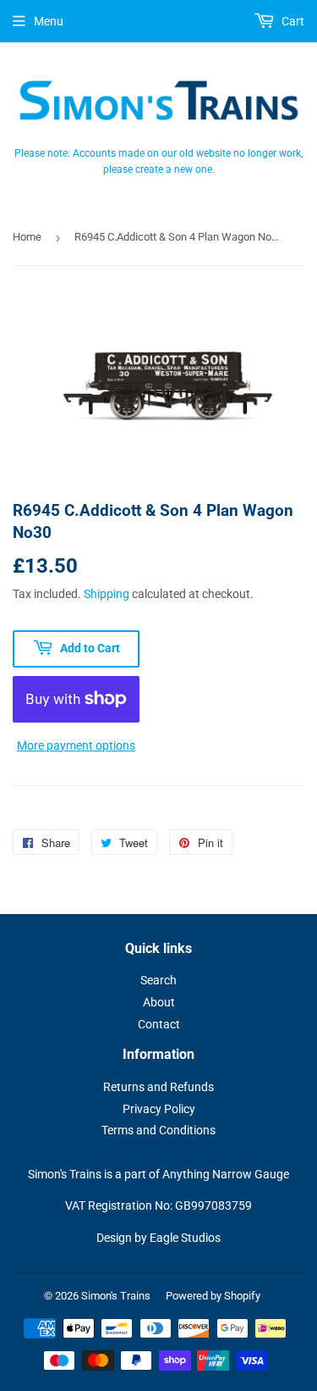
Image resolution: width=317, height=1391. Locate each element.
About (159, 1002)
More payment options (76, 745)
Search (158, 980)
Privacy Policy (159, 1109)
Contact (159, 1024)
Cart (291, 21)
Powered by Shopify (213, 1295)
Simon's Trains (115, 1295)
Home (27, 236)
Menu (48, 21)
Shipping (106, 594)
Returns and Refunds (158, 1087)
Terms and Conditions (158, 1130)
